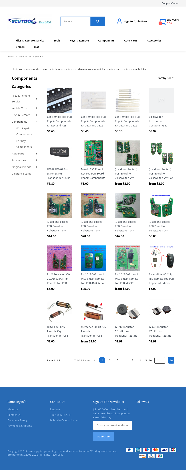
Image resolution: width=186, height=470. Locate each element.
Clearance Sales (21, 173)
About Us (13, 409)
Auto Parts (18, 153)
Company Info (17, 402)
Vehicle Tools (19, 108)
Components (19, 121)
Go (171, 360)
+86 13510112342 (60, 415)
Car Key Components (24, 143)
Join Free (141, 21)
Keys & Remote (21, 115)
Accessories (19, 160)
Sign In (128, 21)
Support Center (170, 3)
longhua (55, 409)
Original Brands (21, 167)
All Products (22, 56)
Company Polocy (17, 420)
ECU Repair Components (24, 131)
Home (10, 56)
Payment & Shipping (19, 425)
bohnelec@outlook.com (64, 420)
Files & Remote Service (21, 98)
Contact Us (14, 415)
